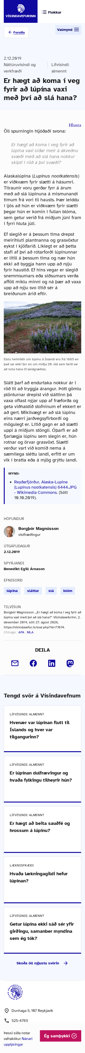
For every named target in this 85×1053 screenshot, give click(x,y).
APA (21, 632)
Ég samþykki (57, 1036)
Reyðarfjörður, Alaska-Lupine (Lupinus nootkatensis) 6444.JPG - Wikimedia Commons (45, 487)
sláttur (33, 590)
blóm (67, 590)
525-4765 (20, 1020)
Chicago (10, 632)
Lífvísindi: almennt (60, 68)
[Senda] (14, 663)
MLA (30, 632)
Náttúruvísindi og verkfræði (20, 68)
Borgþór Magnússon (38, 528)
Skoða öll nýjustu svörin (38, 963)
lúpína (12, 590)
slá (51, 590)
